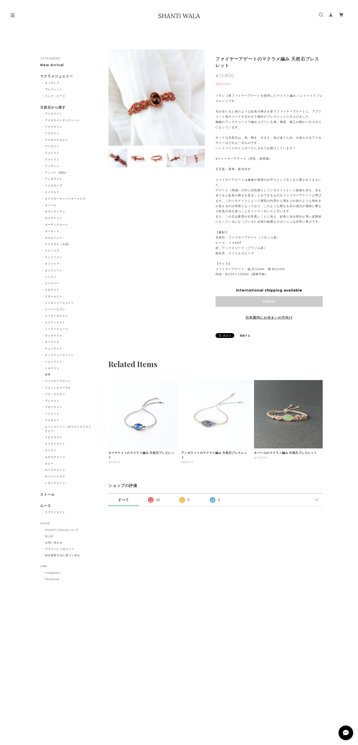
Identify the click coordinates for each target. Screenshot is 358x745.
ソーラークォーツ (56, 329)
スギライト (52, 289)
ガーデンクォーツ (56, 224)
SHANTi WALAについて (62, 530)
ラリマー (51, 450)
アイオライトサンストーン (62, 120)
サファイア (52, 263)
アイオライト (53, 113)
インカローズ (53, 185)
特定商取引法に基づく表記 (62, 555)
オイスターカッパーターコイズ (65, 198)
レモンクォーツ (55, 483)
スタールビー (53, 296)
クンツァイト (53, 257)
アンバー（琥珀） (56, 172)
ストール (47, 494)
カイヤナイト (53, 218)
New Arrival (52, 65)
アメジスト (52, 152)
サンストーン (53, 270)
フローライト (53, 407)
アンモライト (53, 179)
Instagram (52, 572)
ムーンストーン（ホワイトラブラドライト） (68, 429)
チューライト (53, 348)
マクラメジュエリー (56, 76)
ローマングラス (55, 476)
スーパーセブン (55, 309)
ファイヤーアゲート (58, 381)
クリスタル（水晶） (58, 244)
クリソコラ (52, 250)
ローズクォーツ (55, 470)
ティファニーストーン (59, 355)
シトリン (51, 276)
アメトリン (52, 159)
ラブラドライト (55, 443)
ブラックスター (55, 394)
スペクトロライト (56, 316)
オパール (51, 205)
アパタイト (52, 146)
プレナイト (52, 400)
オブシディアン (55, 211)
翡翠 (48, 374)
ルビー (49, 463)
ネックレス (52, 82)
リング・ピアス (55, 96)
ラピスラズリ (53, 437)
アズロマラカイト (56, 140)
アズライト (52, 133)
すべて (123, 500)
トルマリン (52, 368)
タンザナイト (53, 335)
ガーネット (52, 231)
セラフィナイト (55, 322)
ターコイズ (52, 342)
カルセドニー (53, 237)
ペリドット (52, 413)
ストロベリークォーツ (59, 303)
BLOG (49, 536)
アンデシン (52, 166)
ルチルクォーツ (55, 457)
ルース (45, 506)
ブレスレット (53, 89)
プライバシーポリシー (59, 549)
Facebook (52, 579)
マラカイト (52, 420)
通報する (245, 335)
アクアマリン (53, 126)
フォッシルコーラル (58, 387)
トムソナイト (53, 361)
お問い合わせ (54, 542)
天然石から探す (53, 107)
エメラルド (52, 192)
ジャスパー (52, 283)
